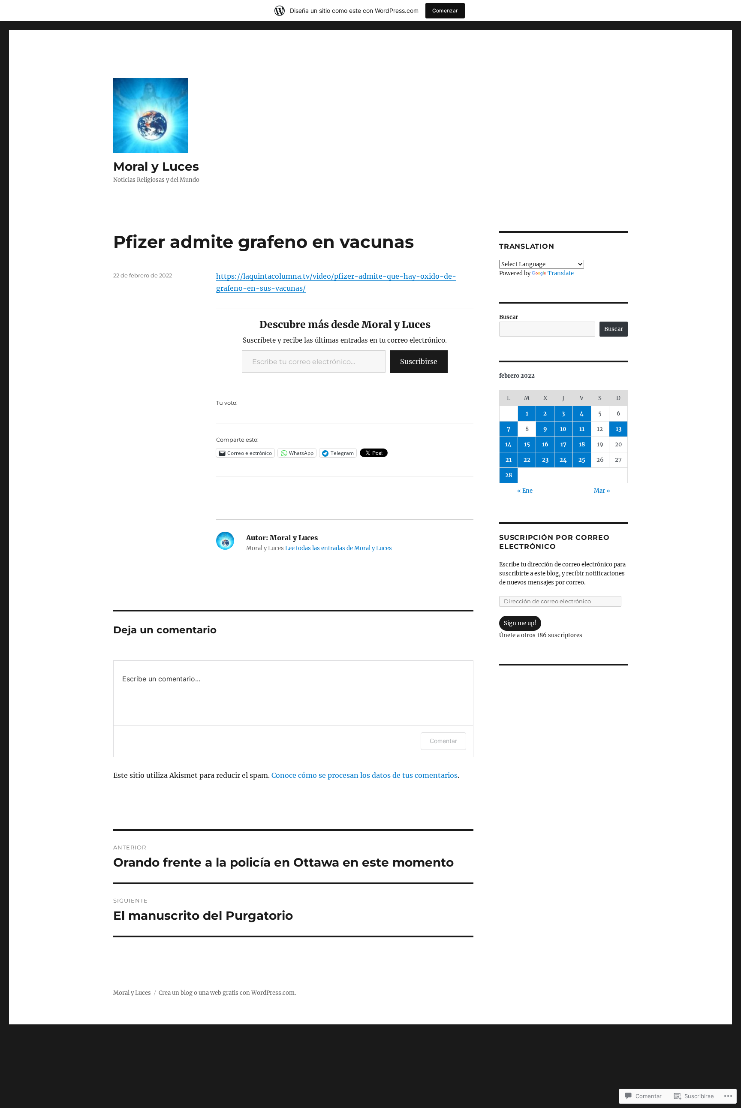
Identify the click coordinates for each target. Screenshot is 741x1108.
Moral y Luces (156, 166)
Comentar (443, 740)
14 (508, 444)
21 (509, 460)
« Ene (525, 490)
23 (545, 460)
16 (545, 444)
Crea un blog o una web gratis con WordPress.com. (227, 993)
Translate (561, 273)
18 (582, 444)
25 (581, 460)
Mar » (602, 490)
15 (527, 444)
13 (618, 429)
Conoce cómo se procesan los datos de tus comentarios (364, 775)
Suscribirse (418, 361)
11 (581, 429)
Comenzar (445, 10)
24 (563, 460)
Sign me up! (520, 623)
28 (508, 475)
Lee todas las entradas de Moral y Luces (338, 548)
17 (563, 444)
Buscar (508, 317)
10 (563, 429)
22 (527, 460)
